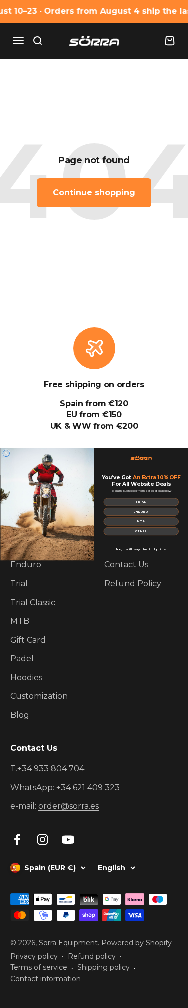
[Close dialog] (6, 453)
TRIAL (141, 502)
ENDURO (141, 511)
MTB (141, 521)
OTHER (141, 531)
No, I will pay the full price (141, 549)
